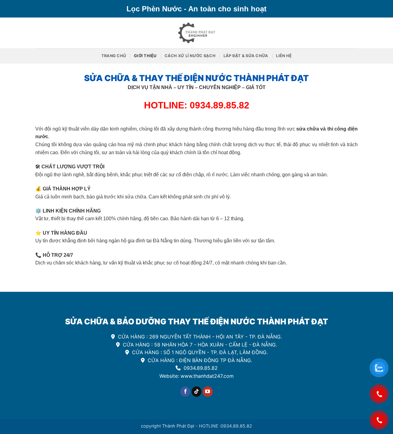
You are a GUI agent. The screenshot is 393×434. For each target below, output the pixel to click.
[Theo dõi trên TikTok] (197, 391)
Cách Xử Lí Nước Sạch (190, 55)
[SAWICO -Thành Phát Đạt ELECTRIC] (196, 33)
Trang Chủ (113, 55)
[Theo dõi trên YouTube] (208, 391)
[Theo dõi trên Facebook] (185, 391)
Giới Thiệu (145, 55)
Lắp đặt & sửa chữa (246, 55)
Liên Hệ (284, 55)
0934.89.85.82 (200, 368)
